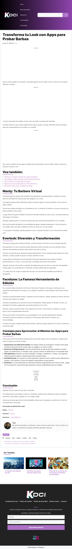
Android (13, 417)
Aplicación (23, 15)
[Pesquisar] (65, 15)
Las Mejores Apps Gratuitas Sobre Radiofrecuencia (22, 179)
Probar (35, 438)
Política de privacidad (41, 501)
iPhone (11, 410)
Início (22, 4)
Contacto (64, 501)
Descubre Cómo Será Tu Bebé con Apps (18, 186)
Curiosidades (24, 20)
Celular (25, 438)
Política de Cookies (26, 501)
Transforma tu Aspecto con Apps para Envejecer (20, 443)
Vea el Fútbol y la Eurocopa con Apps (17, 181)
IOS (30, 438)
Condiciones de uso (11, 501)
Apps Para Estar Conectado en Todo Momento (20, 183)
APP (13, 438)
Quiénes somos (54, 501)
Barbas (18, 438)
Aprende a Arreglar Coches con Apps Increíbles (21, 177)
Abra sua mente (25, 9)
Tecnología (23, 25)
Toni (14, 423)
